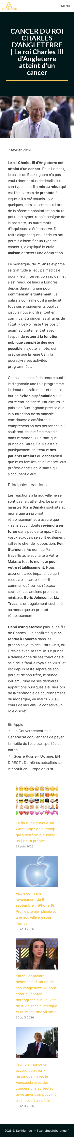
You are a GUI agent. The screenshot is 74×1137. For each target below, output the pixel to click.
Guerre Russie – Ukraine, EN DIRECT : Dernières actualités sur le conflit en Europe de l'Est (35, 762)
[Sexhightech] (9, 6)
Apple (18, 724)
